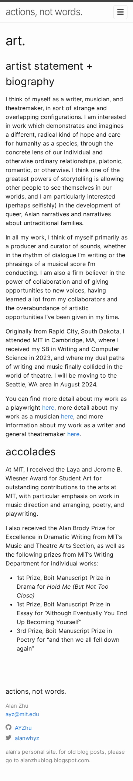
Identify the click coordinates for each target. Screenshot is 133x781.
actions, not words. (44, 11)
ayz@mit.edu (22, 714)
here (48, 407)
